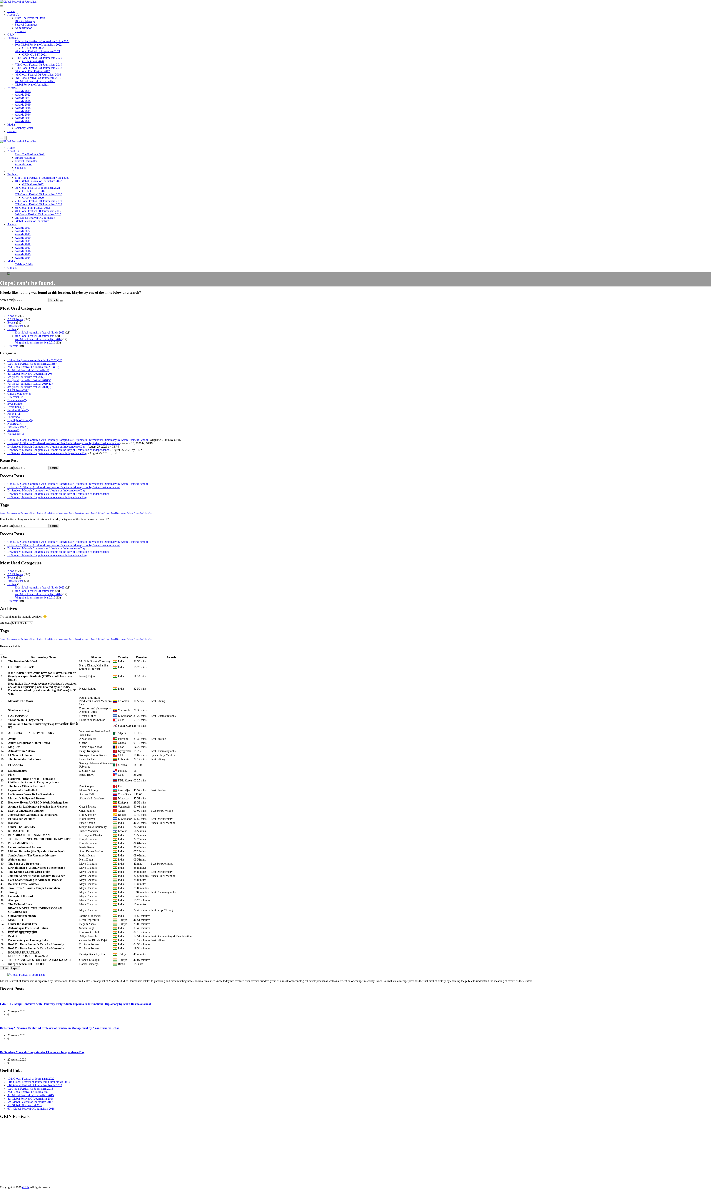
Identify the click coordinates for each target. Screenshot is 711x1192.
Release (130, 513)
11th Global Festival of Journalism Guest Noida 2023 (38, 1081)
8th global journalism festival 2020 (29, 387)
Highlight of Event (20, 420)
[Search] (1, 138)
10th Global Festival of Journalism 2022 (38, 44)
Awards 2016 (23, 114)
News (10, 315)
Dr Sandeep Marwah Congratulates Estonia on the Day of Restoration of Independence (58, 449)
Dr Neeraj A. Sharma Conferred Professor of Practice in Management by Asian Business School (63, 443)
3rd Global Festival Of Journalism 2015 (38, 77)
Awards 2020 (23, 101)
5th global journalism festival (25, 377)
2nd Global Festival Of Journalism (35, 81)
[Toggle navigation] (1, 5)
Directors (12, 345)
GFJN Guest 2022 (33, 47)
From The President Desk (30, 17)
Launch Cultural (98, 513)
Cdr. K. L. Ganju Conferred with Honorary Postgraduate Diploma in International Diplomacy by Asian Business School (77, 439)
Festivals (12, 37)
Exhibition (25, 513)
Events (11, 322)
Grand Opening (51, 513)
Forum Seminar (37, 513)
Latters (87, 513)
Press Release (15, 325)
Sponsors (20, 31)
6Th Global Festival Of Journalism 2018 (38, 67)
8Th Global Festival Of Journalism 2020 (38, 57)
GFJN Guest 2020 (33, 61)
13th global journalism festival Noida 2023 (40, 332)
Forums (13, 417)
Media (11, 124)
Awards (11, 87)
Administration (23, 27)
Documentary (17, 400)
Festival (11, 329)
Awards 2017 (23, 111)
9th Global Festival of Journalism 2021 (37, 51)
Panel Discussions (118, 513)
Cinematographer (19, 393)
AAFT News (15, 319)
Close (4, 968)
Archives (5, 622)
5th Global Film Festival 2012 (32, 71)
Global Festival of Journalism (32, 84)
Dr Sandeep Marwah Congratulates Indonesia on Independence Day (47, 453)
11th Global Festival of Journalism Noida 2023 (42, 41)
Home (11, 11)
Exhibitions (15, 407)
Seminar (13, 430)
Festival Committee (26, 24)
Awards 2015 (23, 117)
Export (14, 968)
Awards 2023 (23, 91)
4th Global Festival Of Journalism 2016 (38, 74)
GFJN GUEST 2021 (34, 54)
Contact (11, 131)
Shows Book (139, 513)
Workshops (15, 433)
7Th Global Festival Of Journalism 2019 (38, 64)
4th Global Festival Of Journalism (34, 335)
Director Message (25, 21)
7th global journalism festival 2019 (35, 342)
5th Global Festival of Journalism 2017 (30, 1101)
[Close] (1, 654)
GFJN (11, 34)
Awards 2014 (23, 121)
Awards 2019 (23, 104)
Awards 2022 (23, 94)
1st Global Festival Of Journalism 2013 (31, 363)
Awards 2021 (23, 97)
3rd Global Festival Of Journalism (28, 370)
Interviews (79, 513)
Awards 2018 (23, 107)
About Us (13, 14)
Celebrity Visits (24, 127)
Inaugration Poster (66, 513)
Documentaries (13, 513)
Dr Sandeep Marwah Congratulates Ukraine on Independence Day (46, 446)
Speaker (148, 513)
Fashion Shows (18, 410)
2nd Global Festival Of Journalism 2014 (38, 339)
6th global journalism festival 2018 (29, 380)
